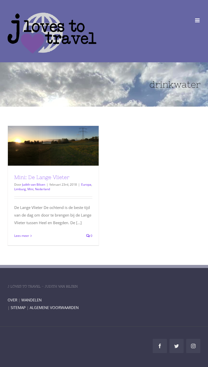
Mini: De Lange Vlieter (44, 145)
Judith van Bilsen (33, 184)
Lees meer (21, 236)
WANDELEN (31, 299)
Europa (86, 184)
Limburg (20, 189)
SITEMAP (18, 307)
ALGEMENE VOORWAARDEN (54, 307)
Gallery (62, 145)
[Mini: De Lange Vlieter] (53, 146)
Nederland (42, 189)
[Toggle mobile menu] (197, 20)
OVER (12, 299)
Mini (30, 189)
